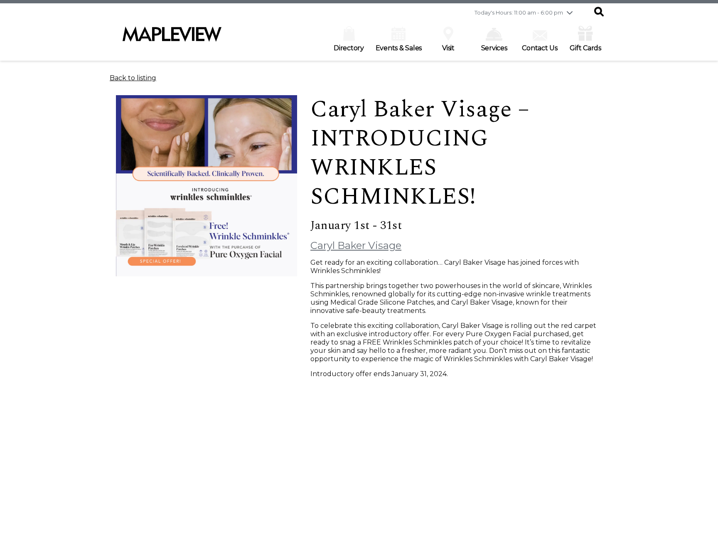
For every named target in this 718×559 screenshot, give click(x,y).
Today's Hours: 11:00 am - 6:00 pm (519, 12)
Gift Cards (585, 48)
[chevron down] (569, 12)
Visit (448, 48)
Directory (349, 48)
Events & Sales (399, 48)
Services (494, 48)
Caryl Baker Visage (355, 245)
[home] (172, 38)
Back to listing (133, 78)
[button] (599, 12)
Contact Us (540, 48)
